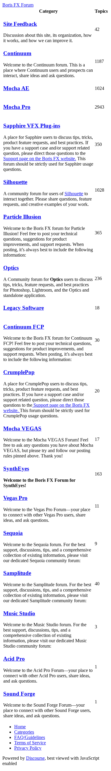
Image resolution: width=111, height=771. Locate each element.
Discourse (35, 758)
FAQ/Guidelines (29, 737)
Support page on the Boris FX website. (39, 158)
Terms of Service (30, 742)
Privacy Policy (27, 748)
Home (20, 726)
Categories (24, 732)
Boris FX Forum (17, 4)
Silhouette (74, 193)
